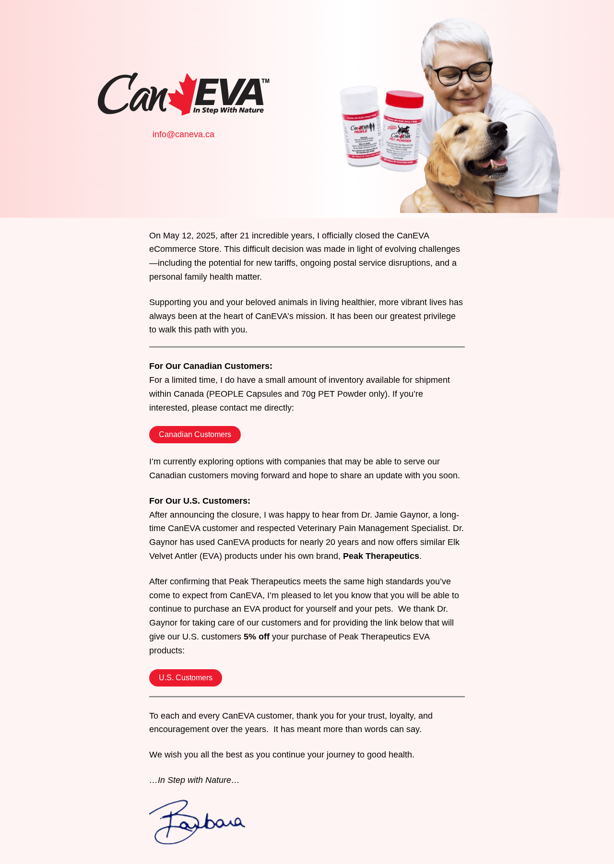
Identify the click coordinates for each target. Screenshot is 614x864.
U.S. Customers (186, 678)
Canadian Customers (195, 434)
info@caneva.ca (183, 134)
